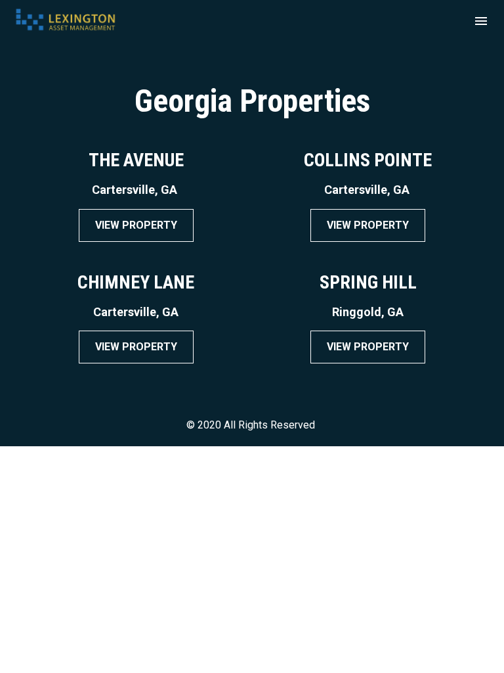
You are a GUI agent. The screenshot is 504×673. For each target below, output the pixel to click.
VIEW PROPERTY (136, 225)
